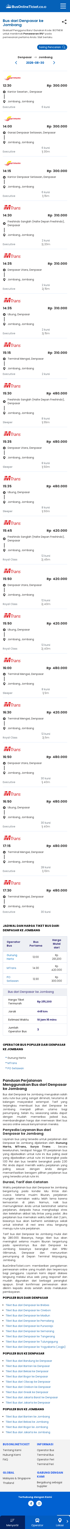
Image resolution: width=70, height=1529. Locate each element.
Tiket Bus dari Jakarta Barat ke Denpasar (32, 1397)
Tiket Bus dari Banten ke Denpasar (28, 1366)
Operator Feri (45, 1459)
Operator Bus (45, 1450)
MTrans (11, 968)
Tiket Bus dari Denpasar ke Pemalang (30, 1321)
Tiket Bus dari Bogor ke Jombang (27, 1427)
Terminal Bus (45, 1455)
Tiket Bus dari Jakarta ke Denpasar (28, 1402)
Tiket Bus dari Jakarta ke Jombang (28, 1432)
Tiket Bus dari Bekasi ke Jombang (27, 1422)
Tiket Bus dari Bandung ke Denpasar (29, 1361)
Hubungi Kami (12, 1455)
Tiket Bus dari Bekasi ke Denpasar (27, 1371)
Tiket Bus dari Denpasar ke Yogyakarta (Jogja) (36, 1347)
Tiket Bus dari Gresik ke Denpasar (27, 1392)
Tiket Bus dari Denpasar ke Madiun (28, 1315)
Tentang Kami (12, 1450)
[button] (12, 1522)
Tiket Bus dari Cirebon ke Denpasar (28, 1387)
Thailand (8, 1483)
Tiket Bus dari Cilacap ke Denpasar (28, 1382)
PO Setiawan (13, 979)
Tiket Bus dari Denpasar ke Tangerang (30, 1336)
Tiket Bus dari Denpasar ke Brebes (27, 1305)
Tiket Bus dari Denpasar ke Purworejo (29, 1326)
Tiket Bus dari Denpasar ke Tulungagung (32, 1341)
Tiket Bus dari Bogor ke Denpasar (27, 1376)
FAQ (5, 1459)
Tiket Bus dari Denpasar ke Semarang (30, 1331)
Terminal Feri (45, 1464)
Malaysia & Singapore (17, 1478)
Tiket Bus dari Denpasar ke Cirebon (28, 1310)
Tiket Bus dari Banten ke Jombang (28, 1416)
